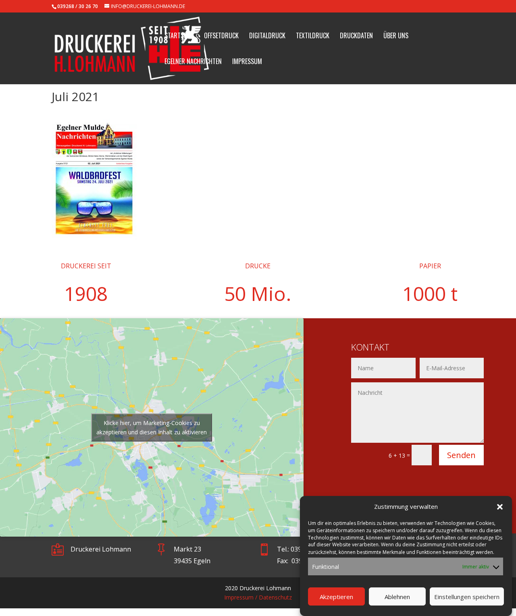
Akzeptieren (336, 597)
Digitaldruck (267, 36)
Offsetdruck (221, 36)
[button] (500, 507)
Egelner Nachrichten (193, 62)
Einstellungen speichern (466, 597)
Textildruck (312, 36)
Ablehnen (397, 597)
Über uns (395, 36)
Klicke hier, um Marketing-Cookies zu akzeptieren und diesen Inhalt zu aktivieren (151, 427)
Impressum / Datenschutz (258, 597)
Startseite (179, 36)
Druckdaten (356, 36)
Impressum (247, 62)
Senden (461, 455)
